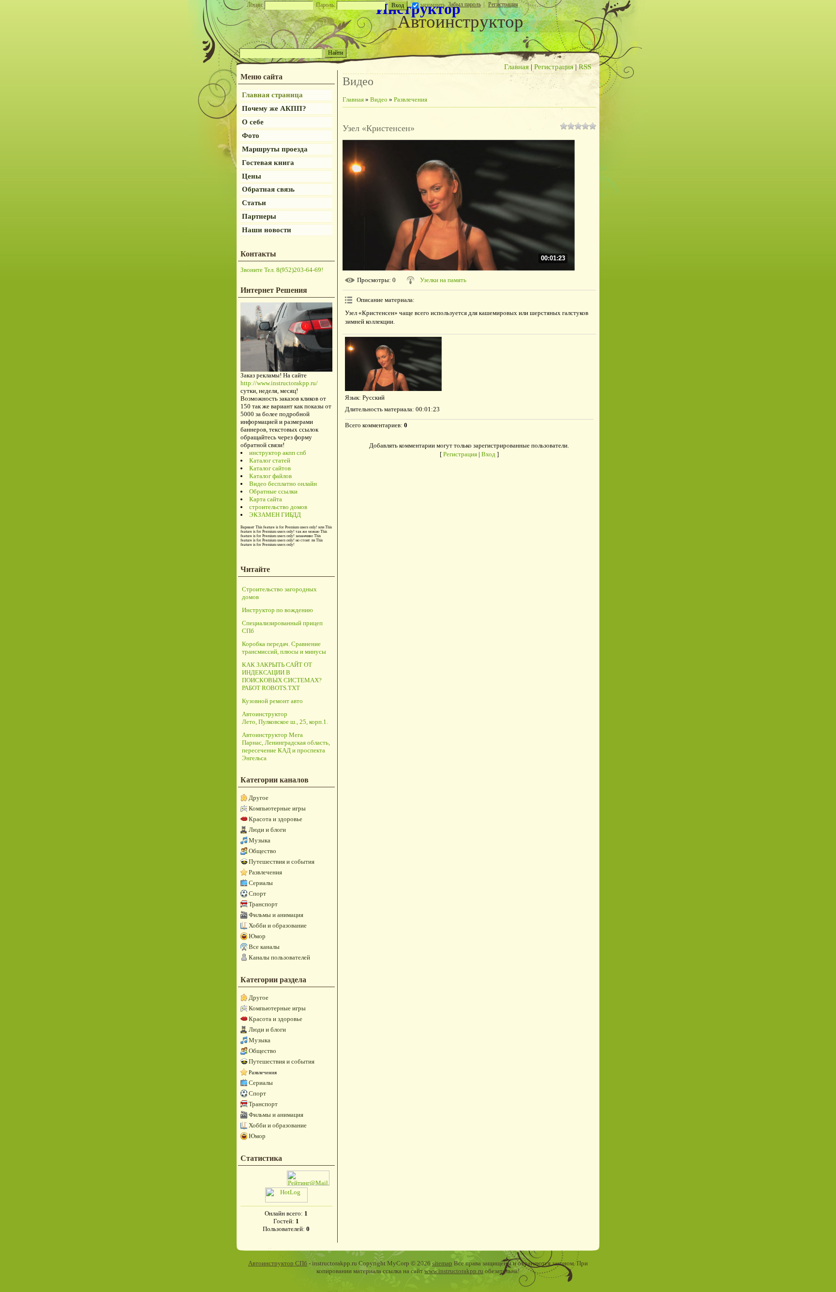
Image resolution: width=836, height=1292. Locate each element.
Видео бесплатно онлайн (283, 483)
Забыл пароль (464, 4)
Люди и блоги (267, 829)
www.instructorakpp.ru (453, 1271)
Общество (262, 851)
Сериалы (261, 882)
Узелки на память (443, 280)
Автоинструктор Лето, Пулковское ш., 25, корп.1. (285, 717)
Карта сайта (265, 499)
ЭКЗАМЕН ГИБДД (275, 514)
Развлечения (265, 872)
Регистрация (503, 4)
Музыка (259, 840)
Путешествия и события (281, 861)
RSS (585, 67)
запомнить (432, 4)
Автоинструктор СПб (277, 1263)
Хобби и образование (278, 925)
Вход (488, 454)
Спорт (257, 893)
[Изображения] (393, 364)
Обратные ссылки (273, 491)
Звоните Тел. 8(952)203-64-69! (281, 269)
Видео (379, 99)
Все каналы (264, 946)
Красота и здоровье (275, 819)
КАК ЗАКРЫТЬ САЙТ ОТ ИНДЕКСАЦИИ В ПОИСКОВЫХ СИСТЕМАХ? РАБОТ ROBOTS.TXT (282, 676)
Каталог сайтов (270, 468)
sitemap (442, 1263)
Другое (259, 797)
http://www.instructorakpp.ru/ (279, 383)
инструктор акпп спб (277, 452)
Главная (516, 67)
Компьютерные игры (277, 808)
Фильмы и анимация (276, 914)
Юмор (257, 936)
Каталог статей (269, 460)
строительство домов (278, 507)
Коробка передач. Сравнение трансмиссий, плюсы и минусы (284, 647)
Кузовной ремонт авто (272, 701)
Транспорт (263, 904)
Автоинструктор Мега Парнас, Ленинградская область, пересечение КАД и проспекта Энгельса (286, 746)
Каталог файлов (270, 476)
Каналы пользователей (279, 957)
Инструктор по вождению (277, 610)
